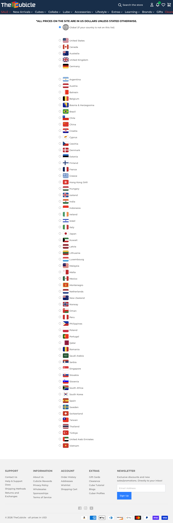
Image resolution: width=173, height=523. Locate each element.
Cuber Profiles (97, 493)
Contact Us (11, 477)
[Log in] (152, 4)
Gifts (160, 12)
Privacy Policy (40, 485)
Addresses (67, 481)
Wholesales (39, 489)
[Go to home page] (18, 4)
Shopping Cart (69, 489)
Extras (116, 12)
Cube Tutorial (96, 485)
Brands (147, 12)
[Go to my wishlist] (163, 4)
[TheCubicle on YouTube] (91, 508)
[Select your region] (147, 4)
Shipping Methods (15, 488)
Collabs (53, 12)
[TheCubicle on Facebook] (80, 508)
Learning (131, 12)
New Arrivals (21, 12)
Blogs (92, 489)
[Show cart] (169, 4)
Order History (68, 477)
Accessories (83, 12)
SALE (4, 12)
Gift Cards (94, 477)
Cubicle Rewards (42, 481)
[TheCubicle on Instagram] (85, 508)
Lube (66, 12)
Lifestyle (101, 12)
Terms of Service (42, 497)
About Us (38, 477)
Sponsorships (40, 493)
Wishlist (65, 485)
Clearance (94, 481)
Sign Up (124, 495)
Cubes (39, 12)
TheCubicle (19, 517)
